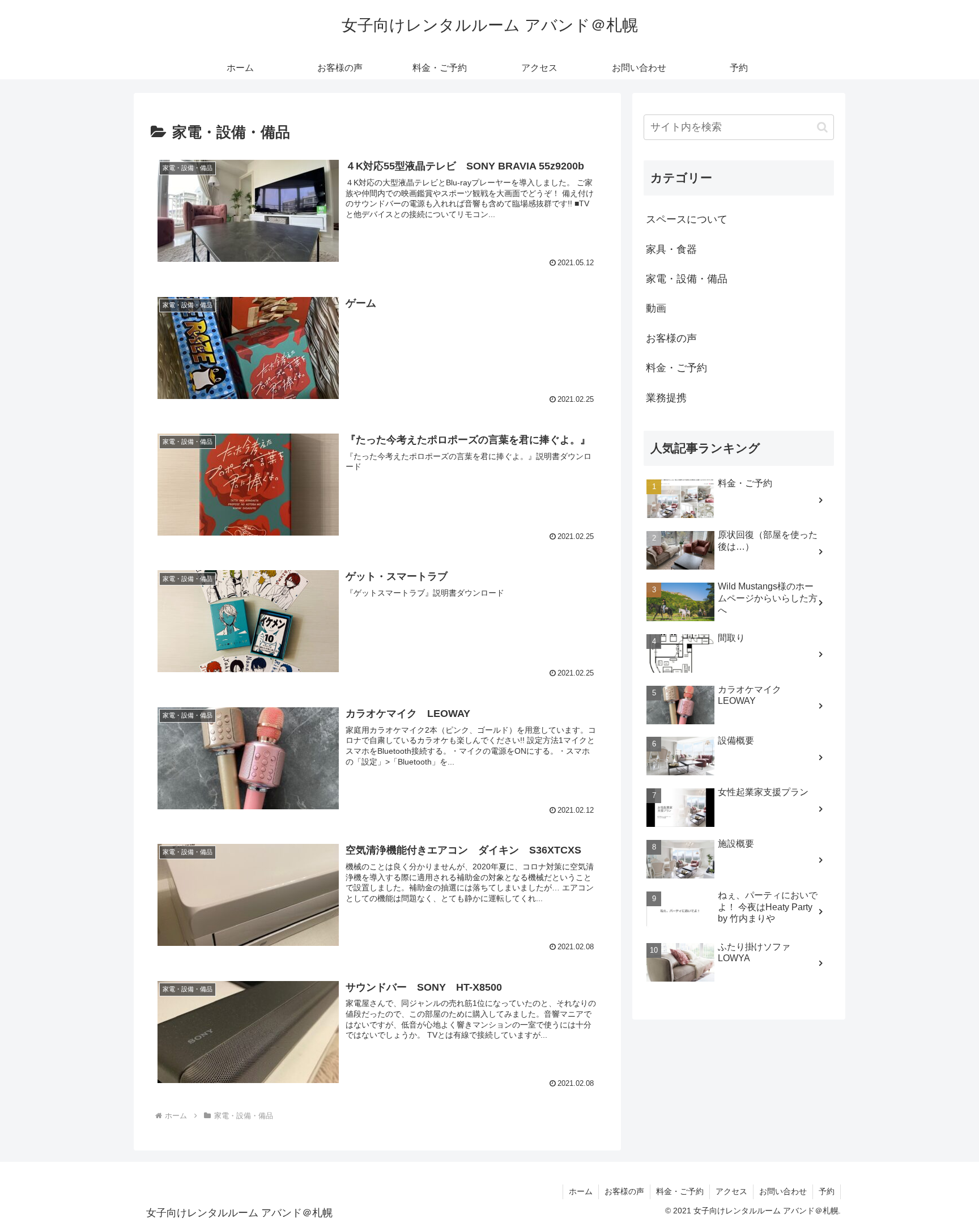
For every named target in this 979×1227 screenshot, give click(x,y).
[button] (822, 127)
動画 (656, 308)
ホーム (581, 1191)
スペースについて (686, 219)
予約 (827, 1191)
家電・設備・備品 (686, 279)
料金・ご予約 (676, 367)
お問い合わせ (783, 1191)
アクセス (731, 1191)
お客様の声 (671, 338)
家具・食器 (671, 249)
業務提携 (666, 398)
